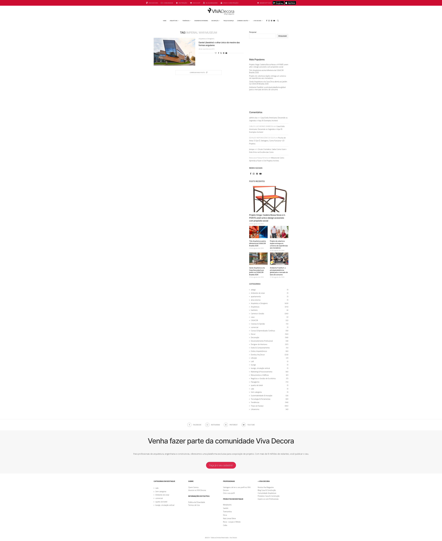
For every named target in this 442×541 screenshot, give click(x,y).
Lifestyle (269, 358)
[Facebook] (266, 20)
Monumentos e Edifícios (269, 375)
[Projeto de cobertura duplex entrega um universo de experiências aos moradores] (279, 232)
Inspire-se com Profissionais (268, 499)
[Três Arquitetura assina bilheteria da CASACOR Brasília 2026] (258, 232)
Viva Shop (196, 3)
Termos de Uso (194, 505)
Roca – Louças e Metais (232, 522)
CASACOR (269, 320)
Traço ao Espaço (228, 20)
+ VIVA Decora (257, 20)
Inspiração (183, 3)
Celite (225, 525)
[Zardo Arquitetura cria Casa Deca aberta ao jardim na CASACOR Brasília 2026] (258, 259)
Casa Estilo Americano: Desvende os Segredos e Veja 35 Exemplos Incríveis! (267, 129)
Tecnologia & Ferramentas (269, 399)
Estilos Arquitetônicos (269, 351)
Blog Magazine (212, 3)
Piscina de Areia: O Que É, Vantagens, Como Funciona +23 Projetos (267, 141)
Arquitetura (173, 20)
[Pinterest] (271, 20)
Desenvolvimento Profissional (269, 341)
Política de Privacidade (196, 502)
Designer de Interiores (201, 20)
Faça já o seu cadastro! (221, 465)
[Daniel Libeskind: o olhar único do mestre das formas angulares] (174, 51)
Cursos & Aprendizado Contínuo (269, 331)
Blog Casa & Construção (267, 490)
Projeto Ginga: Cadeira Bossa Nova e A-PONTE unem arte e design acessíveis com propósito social (268, 65)
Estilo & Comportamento (269, 348)
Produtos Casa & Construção (268, 496)
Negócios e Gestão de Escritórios (269, 378)
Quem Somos (193, 487)
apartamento (269, 296)
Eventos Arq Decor (269, 355)
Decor (269, 334)
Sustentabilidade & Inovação (269, 395)
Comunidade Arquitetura (267, 493)
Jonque (251, 149)
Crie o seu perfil (229, 493)
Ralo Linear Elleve (229, 518)
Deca (225, 515)
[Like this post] (216, 53)
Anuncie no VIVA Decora (197, 490)
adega (269, 290)
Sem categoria (269, 392)
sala (269, 389)
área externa (269, 300)
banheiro (269, 310)
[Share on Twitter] (221, 53)
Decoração (214, 20)
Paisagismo (269, 382)
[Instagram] (269, 20)
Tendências (185, 20)
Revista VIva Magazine (266, 487)
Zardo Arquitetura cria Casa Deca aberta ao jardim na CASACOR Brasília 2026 (268, 82)
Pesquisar (252, 32)
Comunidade (168, 3)
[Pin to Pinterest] (223, 53)
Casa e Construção (230, 3)
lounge (269, 365)
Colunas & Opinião (269, 324)
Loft (269, 361)
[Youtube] (274, 20)
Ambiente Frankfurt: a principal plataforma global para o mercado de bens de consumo (267, 88)
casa (269, 317)
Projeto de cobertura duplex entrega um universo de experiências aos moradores (267, 77)
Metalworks (227, 505)
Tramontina (227, 511)
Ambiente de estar (269, 293)
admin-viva (253, 118)
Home (164, 20)
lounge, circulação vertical (269, 368)
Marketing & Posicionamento (269, 372)
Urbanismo (269, 409)
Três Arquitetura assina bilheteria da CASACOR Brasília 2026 (257, 243)
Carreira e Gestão (242, 20)
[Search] (278, 20)
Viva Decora (153, 3)
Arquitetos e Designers (269, 303)
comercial (269, 327)
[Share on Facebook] (218, 53)
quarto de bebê (269, 385)
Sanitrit (225, 508)
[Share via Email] (226, 53)
